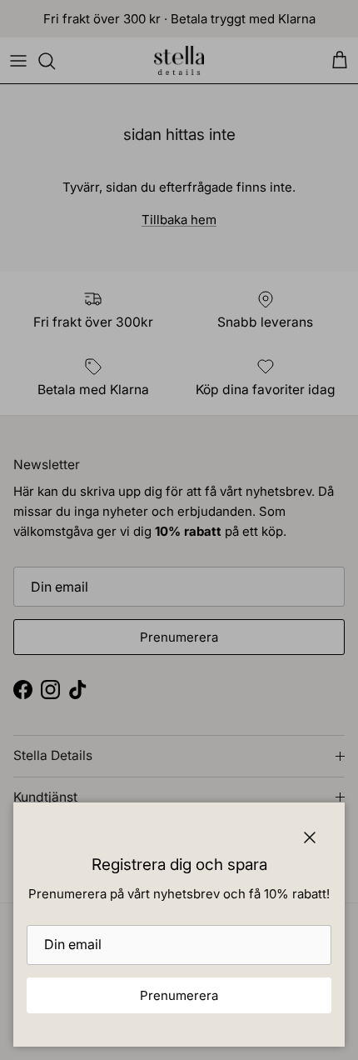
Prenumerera (179, 995)
